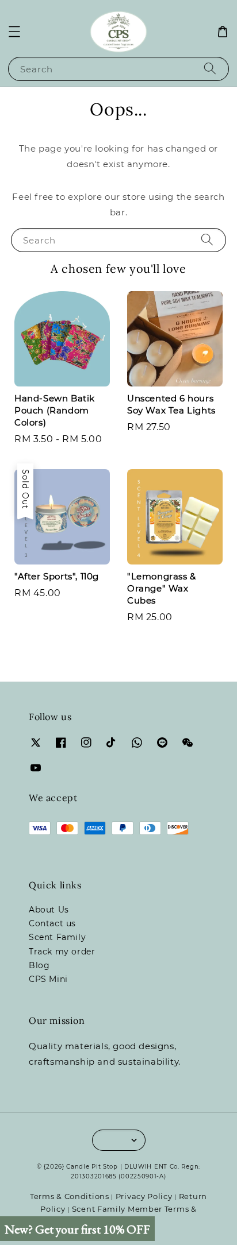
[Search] (210, 68)
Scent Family (57, 937)
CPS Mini (48, 979)
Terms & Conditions (69, 1196)
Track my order (62, 951)
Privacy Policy (144, 1196)
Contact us (52, 923)
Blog (39, 965)
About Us (49, 909)
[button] (14, 31)
